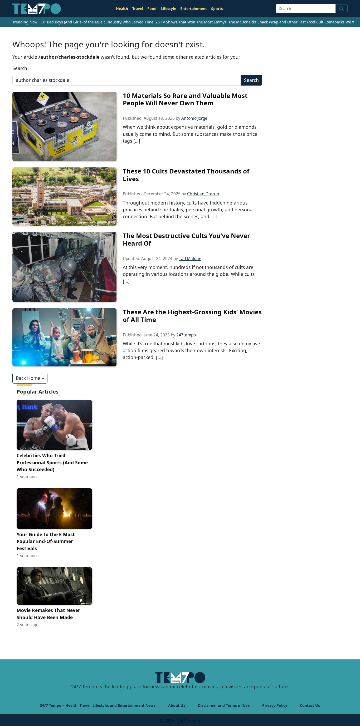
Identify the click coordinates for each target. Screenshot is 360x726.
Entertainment (193, 8)
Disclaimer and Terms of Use (224, 705)
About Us (176, 705)
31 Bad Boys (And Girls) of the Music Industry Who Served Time (97, 21)
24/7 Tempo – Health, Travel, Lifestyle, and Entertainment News (97, 705)
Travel (137, 8)
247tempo (186, 335)
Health (122, 8)
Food (152, 8)
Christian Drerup (203, 194)
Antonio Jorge (194, 118)
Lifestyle (168, 8)
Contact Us (310, 705)
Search (19, 68)
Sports (217, 8)
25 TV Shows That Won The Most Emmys (190, 21)
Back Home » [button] (30, 378)
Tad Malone (190, 258)
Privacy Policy (274, 705)
